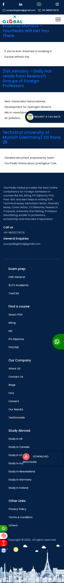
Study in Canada (19, 447)
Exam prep (17, 269)
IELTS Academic (19, 285)
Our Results (16, 409)
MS (10, 331)
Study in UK (16, 439)
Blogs (12, 385)
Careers (14, 401)
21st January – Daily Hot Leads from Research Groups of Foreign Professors (27, 78)
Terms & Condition (20, 517)
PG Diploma (16, 339)
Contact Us (16, 377)
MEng (12, 323)
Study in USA (16, 455)
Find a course (19, 306)
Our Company (20, 360)
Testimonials (17, 417)
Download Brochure (35, 459)
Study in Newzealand (22, 471)
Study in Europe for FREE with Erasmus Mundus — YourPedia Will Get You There (32, 28)
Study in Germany (20, 480)
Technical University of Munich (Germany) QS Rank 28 (32, 137)
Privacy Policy (17, 509)
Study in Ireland (18, 488)
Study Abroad (19, 430)
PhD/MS (14, 347)
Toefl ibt (14, 293)
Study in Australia (20, 463)
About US (14, 368)
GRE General (17, 277)
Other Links (17, 501)
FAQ (11, 393)
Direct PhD (15, 314)
